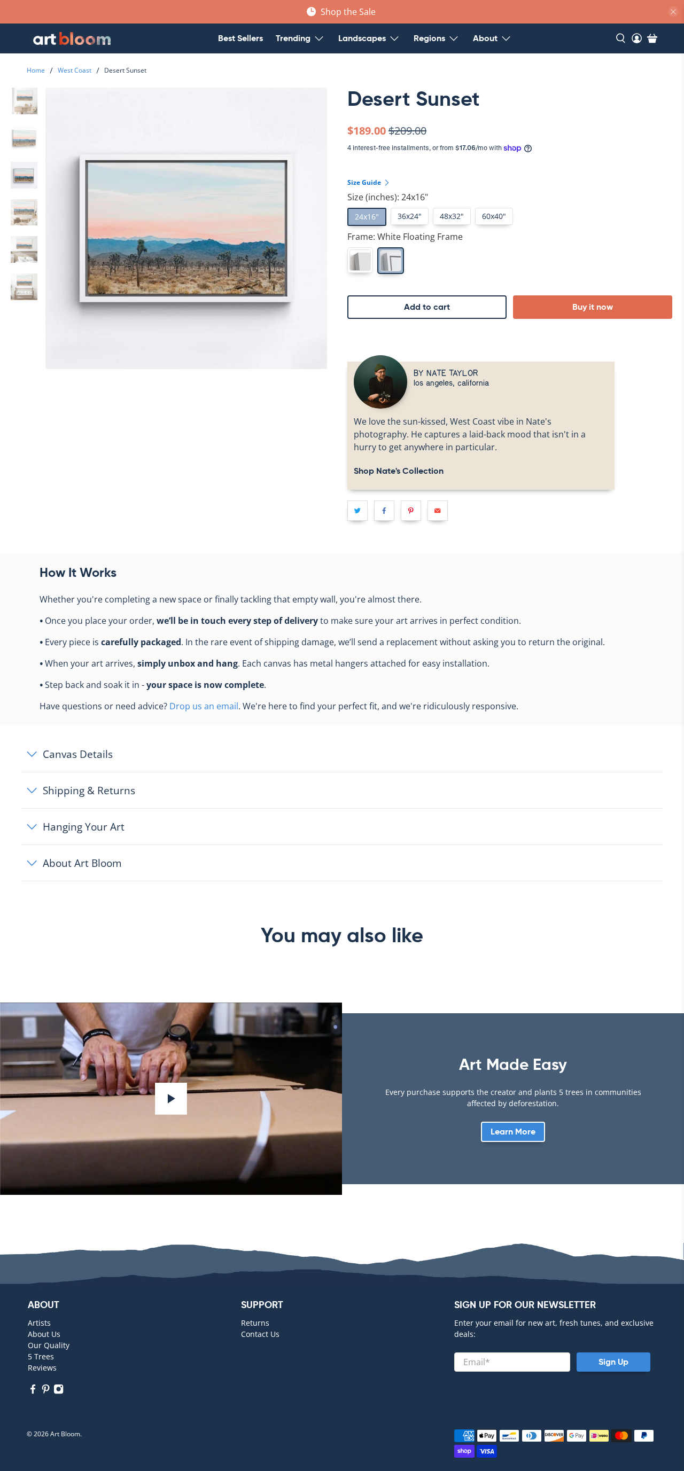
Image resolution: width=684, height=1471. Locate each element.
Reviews (42, 1368)
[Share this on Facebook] (384, 510)
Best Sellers (240, 38)
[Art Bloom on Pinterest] (46, 1391)
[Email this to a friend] (438, 510)
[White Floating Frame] (390, 260)
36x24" (410, 216)
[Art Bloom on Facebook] (33, 1391)
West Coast (74, 70)
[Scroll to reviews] (513, 116)
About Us (44, 1334)
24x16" (367, 217)
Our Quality (48, 1345)
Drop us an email (203, 706)
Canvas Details (78, 754)
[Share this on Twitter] (357, 510)
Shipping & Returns (89, 790)
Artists (39, 1323)
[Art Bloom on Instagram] (58, 1391)
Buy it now (592, 306)
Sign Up (613, 1361)
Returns (255, 1323)
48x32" (452, 216)
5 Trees (41, 1356)
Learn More (513, 1131)
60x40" (494, 216)
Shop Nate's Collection (399, 470)
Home (36, 70)
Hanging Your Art (84, 826)
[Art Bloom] (72, 38)
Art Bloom (65, 1434)
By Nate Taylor (446, 372)
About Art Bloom (82, 863)
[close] (673, 11)
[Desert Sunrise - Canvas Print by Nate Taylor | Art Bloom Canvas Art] (186, 228)
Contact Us (260, 1334)
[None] (360, 260)
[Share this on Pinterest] (411, 510)
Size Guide (365, 182)
